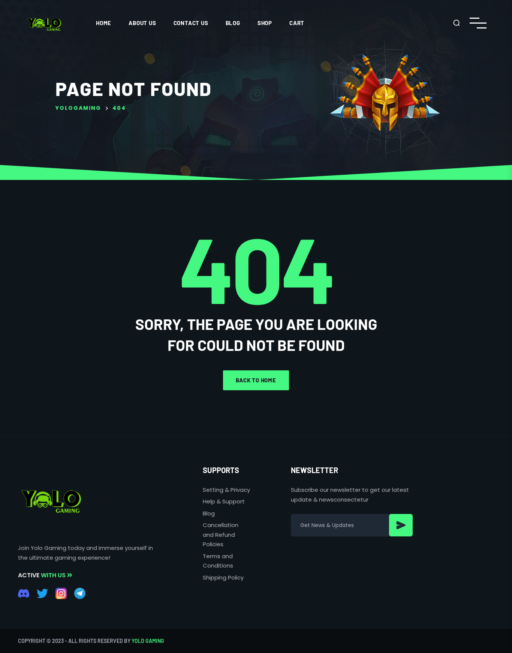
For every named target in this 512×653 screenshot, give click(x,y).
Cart (296, 22)
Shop (264, 22)
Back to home (256, 380)
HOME (103, 22)
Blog (233, 22)
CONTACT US (191, 22)
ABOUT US (142, 22)
